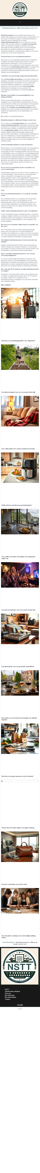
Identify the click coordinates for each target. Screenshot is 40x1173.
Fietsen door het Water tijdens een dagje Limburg (18, 828)
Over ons (8, 993)
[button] (20, 22)
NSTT (7, 989)
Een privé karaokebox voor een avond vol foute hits (18, 610)
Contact (7, 999)
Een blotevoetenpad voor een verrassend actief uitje (18, 392)
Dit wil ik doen (9, 995)
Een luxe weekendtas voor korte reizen (14, 884)
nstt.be (20, 1009)
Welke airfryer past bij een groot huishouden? (17, 505)
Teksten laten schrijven (12, 991)
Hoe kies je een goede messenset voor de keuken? (18, 776)
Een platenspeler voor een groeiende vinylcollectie (18, 666)
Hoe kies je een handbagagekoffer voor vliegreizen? (18, 341)
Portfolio (20, 1005)
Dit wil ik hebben (8, 942)
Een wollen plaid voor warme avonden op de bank (18, 449)
